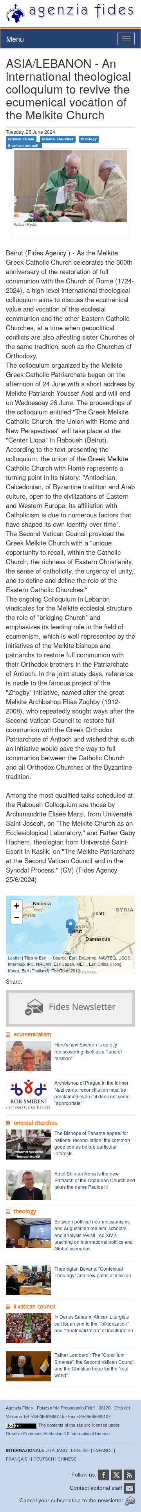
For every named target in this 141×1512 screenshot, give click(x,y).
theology (89, 139)
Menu (15, 39)
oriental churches (57, 139)
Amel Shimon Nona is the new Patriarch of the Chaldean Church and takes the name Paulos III (94, 1180)
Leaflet (14, 957)
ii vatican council (24, 145)
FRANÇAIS (16, 1459)
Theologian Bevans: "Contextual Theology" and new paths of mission (92, 1271)
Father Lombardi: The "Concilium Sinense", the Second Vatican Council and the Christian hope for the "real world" (94, 1364)
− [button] (16, 917)
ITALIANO (57, 1450)
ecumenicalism (21, 139)
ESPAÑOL (103, 1450)
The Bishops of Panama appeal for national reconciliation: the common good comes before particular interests (92, 1143)
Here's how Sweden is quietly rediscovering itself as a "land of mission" (88, 1051)
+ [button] (16, 906)
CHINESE (67, 1459)
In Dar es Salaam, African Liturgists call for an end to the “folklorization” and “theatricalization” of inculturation (93, 1323)
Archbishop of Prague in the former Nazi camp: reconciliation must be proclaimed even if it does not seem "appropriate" (92, 1092)
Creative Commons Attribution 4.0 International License (58, 1433)
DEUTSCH (43, 1459)
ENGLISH (80, 1450)
